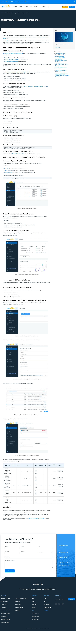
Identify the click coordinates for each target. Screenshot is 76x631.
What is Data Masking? (60, 53)
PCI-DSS (45, 37)
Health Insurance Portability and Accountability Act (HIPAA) (17, 72)
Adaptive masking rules (9, 170)
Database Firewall (4, 604)
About (33, 598)
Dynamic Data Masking (60, 54)
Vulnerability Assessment (5, 619)
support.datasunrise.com (64, 559)
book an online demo (33, 518)
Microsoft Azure (17, 604)
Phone (22, 546)
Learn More (57, 47)
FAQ (44, 601)
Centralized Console (47, 607)
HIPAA (41, 37)
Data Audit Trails (58, 59)
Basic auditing (7, 57)
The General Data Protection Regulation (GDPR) (13, 53)
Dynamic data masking (9, 168)
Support (20, 6)
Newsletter (58, 595)
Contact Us (34, 607)
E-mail (39, 546)
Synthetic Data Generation (61, 67)
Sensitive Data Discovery (5, 613)
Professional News (35, 613)
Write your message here (10, 560)
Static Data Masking (59, 56)
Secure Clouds (17, 601)
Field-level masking (8, 172)
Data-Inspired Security (5, 622)
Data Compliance (4, 616)
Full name (6, 546)
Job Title (22, 551)
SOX (4, 38)
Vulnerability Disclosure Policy (18, 153)
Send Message (9, 570)
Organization (7, 551)
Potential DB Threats (35, 616)
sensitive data (23, 37)
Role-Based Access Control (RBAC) (11, 59)
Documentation (47, 604)
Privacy (53, 589)
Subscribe (71, 599)
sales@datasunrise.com (63, 552)
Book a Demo (64, 6)
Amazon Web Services (19, 607)
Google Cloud (17, 610)
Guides (45, 598)
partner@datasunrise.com (64, 565)
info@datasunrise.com (63, 547)
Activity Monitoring (4, 601)
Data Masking (3, 607)
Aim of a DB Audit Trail (60, 57)
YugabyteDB (5, 40)
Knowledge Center (35, 619)
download (41, 518)
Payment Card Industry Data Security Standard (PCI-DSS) (36, 86)
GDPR (38, 37)
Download (72, 6)
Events (33, 601)
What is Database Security (60, 63)
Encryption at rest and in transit (11, 61)
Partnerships (34, 604)
